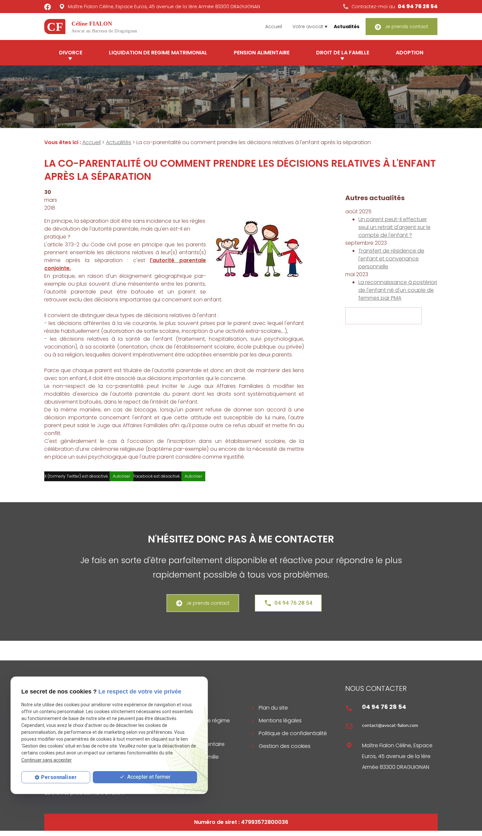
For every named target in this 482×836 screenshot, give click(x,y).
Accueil (273, 26)
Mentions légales (280, 720)
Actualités (346, 26)
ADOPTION (409, 52)
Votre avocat (307, 26)
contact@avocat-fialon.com (390, 725)
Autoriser (121, 476)
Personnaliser (59, 777)
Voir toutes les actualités (383, 316)
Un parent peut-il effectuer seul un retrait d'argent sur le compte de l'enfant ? (394, 227)
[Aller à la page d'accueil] (94, 26)
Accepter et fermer (148, 777)
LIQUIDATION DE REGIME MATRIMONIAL (158, 52)
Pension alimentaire (262, 52)
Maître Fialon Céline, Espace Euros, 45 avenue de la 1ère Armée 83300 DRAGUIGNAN (164, 6)
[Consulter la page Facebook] (47, 6)
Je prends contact (406, 26)
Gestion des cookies (285, 746)
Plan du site (273, 708)
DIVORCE (70, 52)
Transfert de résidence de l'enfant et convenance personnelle (391, 258)
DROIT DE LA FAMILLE (342, 52)
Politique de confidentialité (293, 733)
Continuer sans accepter (46, 760)
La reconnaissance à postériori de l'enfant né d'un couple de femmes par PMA (397, 290)
